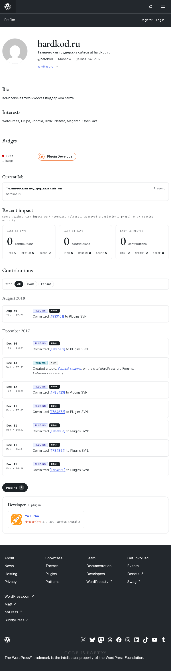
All (18, 284)
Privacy (10, 581)
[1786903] (57, 349)
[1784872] (57, 412)
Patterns (52, 581)
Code (31, 284)
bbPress (13, 612)
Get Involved (138, 558)
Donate (135, 574)
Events (133, 566)
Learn (91, 558)
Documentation (99, 566)
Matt (10, 604)
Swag (134, 581)
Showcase (54, 558)
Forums (46, 284)
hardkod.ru (46, 66)
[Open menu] (164, 6)
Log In (160, 20)
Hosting (10, 574)
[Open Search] (150, 6)
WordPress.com (19, 596)
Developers (95, 574)
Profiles (10, 20)
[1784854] (57, 450)
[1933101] (57, 316)
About (9, 558)
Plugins (14, 487)
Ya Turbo (32, 516)
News (9, 566)
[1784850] (57, 470)
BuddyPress (16, 620)
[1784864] (57, 431)
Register (147, 20)
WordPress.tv (99, 581)
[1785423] (57, 392)
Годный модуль (69, 368)
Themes (52, 566)
